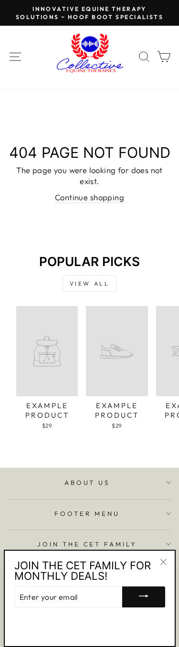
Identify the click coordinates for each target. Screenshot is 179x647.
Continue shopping (89, 197)
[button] (47, 369)
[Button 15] (143, 596)
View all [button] (90, 283)
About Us (87, 482)
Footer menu (87, 513)
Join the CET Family (87, 544)
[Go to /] (89, 57)
